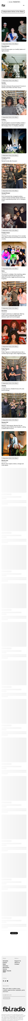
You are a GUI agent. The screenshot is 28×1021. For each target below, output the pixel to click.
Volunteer (5, 966)
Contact (17, 964)
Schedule (5, 961)
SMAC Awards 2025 (7, 971)
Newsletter (6, 967)
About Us (17, 962)
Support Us (18, 961)
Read (4, 964)
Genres (5, 969)
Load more (14, 933)
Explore (5, 962)
